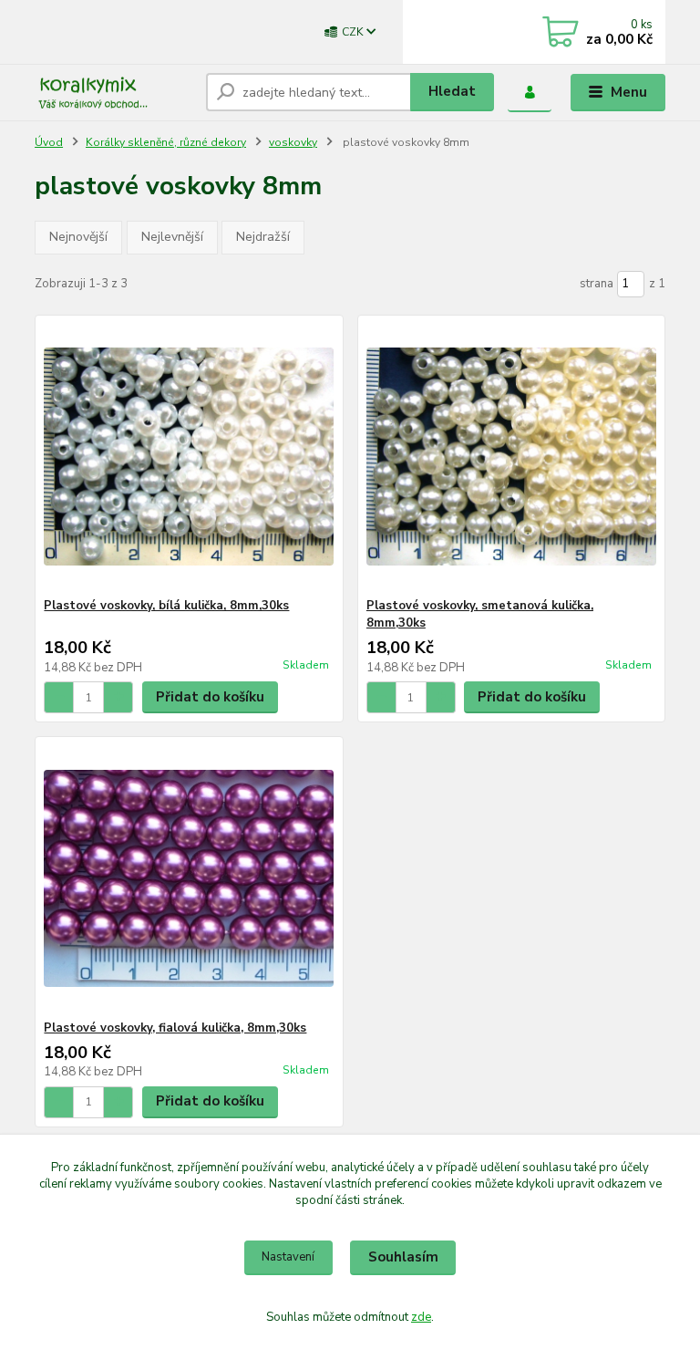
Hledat (452, 91)
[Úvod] (113, 92)
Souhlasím (403, 1257)
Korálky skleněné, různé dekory (166, 142)
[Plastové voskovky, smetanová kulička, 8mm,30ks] (511, 456)
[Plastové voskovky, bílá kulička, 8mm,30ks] (189, 456)
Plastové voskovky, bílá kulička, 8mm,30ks (166, 605)
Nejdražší (263, 236)
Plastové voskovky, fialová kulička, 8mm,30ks (175, 1028)
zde (421, 1317)
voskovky (293, 142)
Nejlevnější (172, 236)
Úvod (49, 142)
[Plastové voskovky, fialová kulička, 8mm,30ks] (189, 879)
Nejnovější (78, 236)
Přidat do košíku (210, 697)
